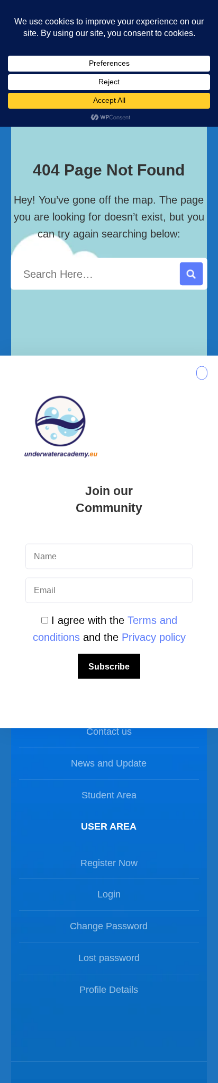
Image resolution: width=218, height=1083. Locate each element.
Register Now (109, 863)
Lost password (109, 958)
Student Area (109, 795)
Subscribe (109, 666)
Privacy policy (154, 636)
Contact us (109, 731)
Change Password (109, 926)
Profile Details (108, 989)
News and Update (109, 763)
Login (109, 894)
